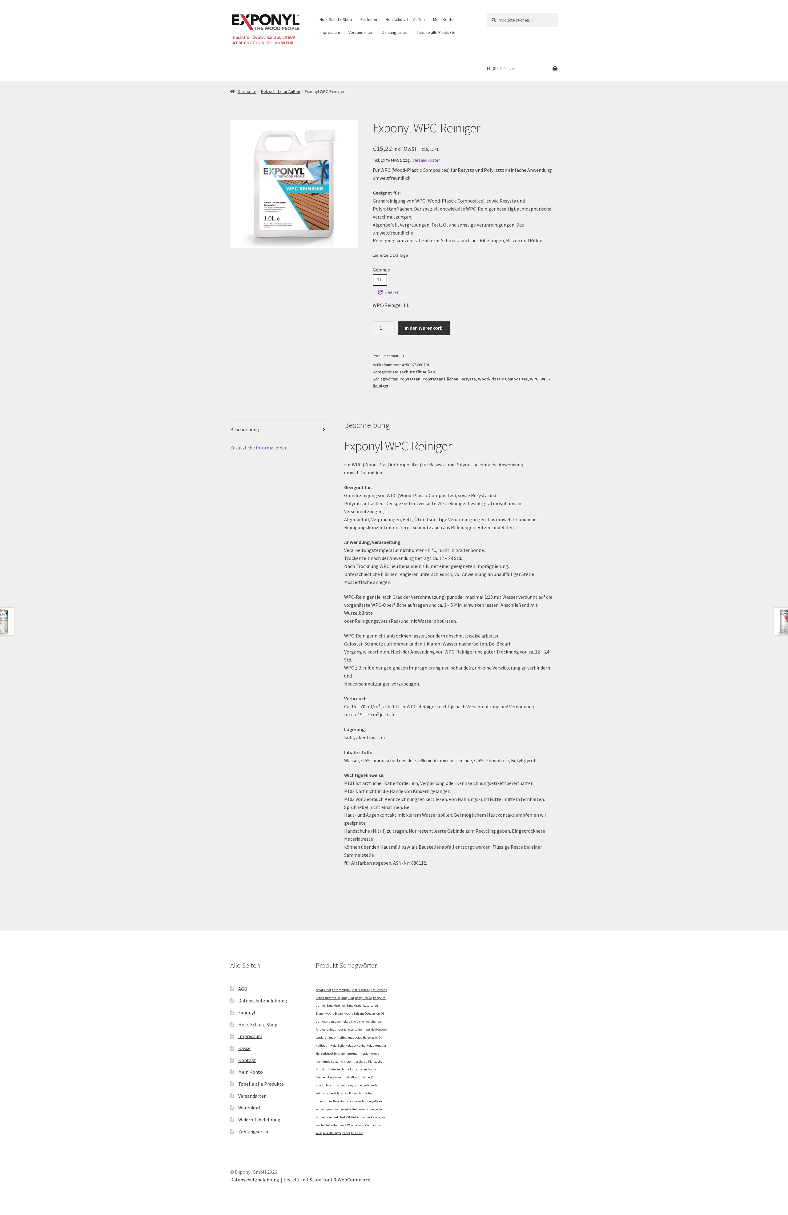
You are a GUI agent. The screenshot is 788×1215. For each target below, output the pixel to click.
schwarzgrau (325, 1109)
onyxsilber (355, 1085)
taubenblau (324, 1117)
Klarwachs (375, 1062)
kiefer (348, 1062)
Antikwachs (379, 990)
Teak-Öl (345, 1117)
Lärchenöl (322, 1077)
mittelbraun (352, 1077)
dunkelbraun (325, 1022)
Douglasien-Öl (374, 1014)
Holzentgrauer (376, 1046)
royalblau (375, 1101)
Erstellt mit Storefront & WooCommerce (326, 1180)
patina (320, 1093)
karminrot (323, 1062)
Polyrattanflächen (440, 379)
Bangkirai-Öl (363, 998)
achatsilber (323, 990)
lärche (372, 1069)
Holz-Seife (337, 1046)
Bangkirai (347, 998)
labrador (348, 1069)
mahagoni (337, 1077)
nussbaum (340, 1085)
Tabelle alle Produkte (436, 32)
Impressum (330, 32)
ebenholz (341, 1022)
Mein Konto (443, 19)
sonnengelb (343, 1109)
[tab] (280, 430)
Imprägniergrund (346, 1054)
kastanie (337, 1062)
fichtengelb (379, 1030)
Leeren (392, 292)
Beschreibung (244, 429)
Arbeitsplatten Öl (328, 998)
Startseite (247, 91)
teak (336, 1117)
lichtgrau (361, 1069)
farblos (320, 1030)
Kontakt (247, 1060)
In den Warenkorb (424, 328)
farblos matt (334, 1030)
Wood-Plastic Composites (503, 379)
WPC (534, 379)
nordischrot (324, 1085)
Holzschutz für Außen (405, 19)
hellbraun (322, 1046)
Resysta (468, 379)
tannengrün (374, 1109)
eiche (352, 1022)
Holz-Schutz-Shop (336, 19)
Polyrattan (410, 379)
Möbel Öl (368, 1077)
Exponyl (246, 1012)
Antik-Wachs (361, 990)
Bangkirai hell (336, 1006)
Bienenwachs (325, 1014)
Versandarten (360, 32)
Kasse (244, 1048)
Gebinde (381, 270)
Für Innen (368, 19)
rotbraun (351, 1101)
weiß (343, 1125)
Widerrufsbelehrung (259, 1119)
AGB (242, 989)
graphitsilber (338, 1038)
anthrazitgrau (342, 990)
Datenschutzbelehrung (262, 1000)
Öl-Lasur (357, 1133)
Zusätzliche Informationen (258, 448)
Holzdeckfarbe (355, 1046)
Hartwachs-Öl (372, 1038)
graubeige (355, 1038)
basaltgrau (370, 1006)
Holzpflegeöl (324, 1054)
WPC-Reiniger (332, 1133)
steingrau (358, 1109)
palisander (371, 1085)
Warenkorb (250, 1107)
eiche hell (363, 1022)
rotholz (363, 1101)
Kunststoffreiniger (328, 1069)
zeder (346, 1133)
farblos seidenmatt (357, 1030)
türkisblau (358, 1117)
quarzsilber (324, 1101)
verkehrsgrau (376, 1117)
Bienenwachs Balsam (349, 1014)
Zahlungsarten (395, 32)
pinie (329, 1093)
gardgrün (322, 1038)
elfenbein (377, 1022)
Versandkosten (426, 160)
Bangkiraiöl (354, 1006)
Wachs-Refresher (327, 1125)
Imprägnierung (369, 1054)
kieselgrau (360, 1062)
